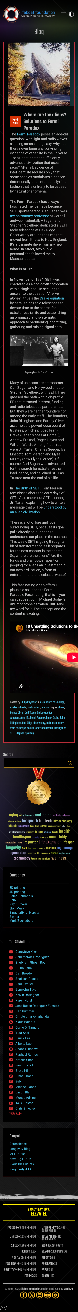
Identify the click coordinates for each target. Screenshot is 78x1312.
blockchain (23, 826)
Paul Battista (24, 984)
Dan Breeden (24, 973)
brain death (34, 826)
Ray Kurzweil (18, 904)
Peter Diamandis (21, 896)
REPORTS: (47, 1257)
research (32, 853)
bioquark (30, 821)
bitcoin (12, 826)
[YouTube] (47, 1295)
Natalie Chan (24, 1060)
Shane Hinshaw (26, 1049)
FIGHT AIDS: (18, 1257)
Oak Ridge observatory (33, 723)
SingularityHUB (20, 1169)
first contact (34, 707)
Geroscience (18, 1144)
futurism (47, 832)
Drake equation (52, 298)
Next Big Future (20, 1159)
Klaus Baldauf (25, 1022)
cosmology (58, 702)
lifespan (68, 842)
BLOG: (44, 1245)
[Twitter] (31, 1295)
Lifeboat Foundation (30, 1289)
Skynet (14, 917)
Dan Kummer (24, 1011)
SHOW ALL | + (15, 1113)
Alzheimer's (28, 815)
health (65, 831)
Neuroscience (33, 849)
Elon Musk (16, 908)
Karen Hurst (23, 1000)
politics (42, 848)
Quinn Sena (23, 968)
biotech (45, 821)
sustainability (65, 853)
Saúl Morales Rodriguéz (32, 957)
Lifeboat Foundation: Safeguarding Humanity (29, 14)
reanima (51, 848)
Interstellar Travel (13, 842)
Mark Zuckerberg (21, 921)
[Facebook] (23, 1295)
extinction (30, 832)
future (39, 832)
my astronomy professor (29, 216)
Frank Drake (52, 718)
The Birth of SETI (27, 488)
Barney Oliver (17, 712)
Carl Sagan (30, 712)
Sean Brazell (24, 1065)
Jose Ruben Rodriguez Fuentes (37, 1006)
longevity (13, 847)
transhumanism (40, 859)
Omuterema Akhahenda (32, 1016)
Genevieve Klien (26, 952)
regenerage (65, 848)
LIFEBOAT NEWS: (50, 1227)
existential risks (18, 707)
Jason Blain (23, 1092)
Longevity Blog (19, 1149)
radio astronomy (55, 723)
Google (55, 832)
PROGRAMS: (48, 1263)
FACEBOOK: (13, 1227)
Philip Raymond (29, 702)
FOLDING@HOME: (14, 1263)
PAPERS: (46, 1269)
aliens (61, 707)
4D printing (17, 892)
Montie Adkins (25, 1098)
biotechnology (62, 821)
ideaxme (44, 837)
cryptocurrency (54, 826)
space (54, 853)
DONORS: (25, 1251)
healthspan (22, 836)
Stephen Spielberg (25, 733)
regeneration (17, 853)
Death (69, 826)
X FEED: (15, 1245)
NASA (24, 848)
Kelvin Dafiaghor (27, 995)
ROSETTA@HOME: (13, 1269)
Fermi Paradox (28, 134)
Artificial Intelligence (61, 816)
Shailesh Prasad (26, 979)
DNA (12, 900)
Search (69, 763)
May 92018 (15, 121)
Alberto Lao (23, 1044)
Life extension (50, 842)
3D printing (17, 888)
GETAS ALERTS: (49, 1236)
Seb (18, 1081)
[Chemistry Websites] (39, 787)
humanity (35, 837)
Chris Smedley (25, 1108)
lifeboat (45, 707)
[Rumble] (55, 1295)
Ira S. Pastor (24, 1103)
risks (38, 853)
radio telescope (18, 728)
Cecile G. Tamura (27, 1027)
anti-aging (43, 815)
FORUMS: (29, 1276)
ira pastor (30, 842)
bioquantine (14, 821)
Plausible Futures (21, 1164)
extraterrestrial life (19, 718)
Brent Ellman (24, 1076)
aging (13, 815)
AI (20, 816)
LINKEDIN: (15, 1236)
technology (22, 858)
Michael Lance (25, 1087)
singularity (45, 853)
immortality (58, 836)
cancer (43, 826)
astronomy (46, 702)
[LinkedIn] (39, 1295)
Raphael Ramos (26, 1054)
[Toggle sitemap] (63, 14)
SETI (12, 733)
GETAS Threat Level (39, 1212)
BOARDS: (46, 1251)
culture (64, 826)
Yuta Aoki (22, 1033)
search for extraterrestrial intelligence (46, 728)
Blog (39, 32)
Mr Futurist (17, 1154)
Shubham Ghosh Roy (30, 962)
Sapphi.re (68, 1289)
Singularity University (24, 912)
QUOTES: (46, 1276)
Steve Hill (22, 1071)
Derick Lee (22, 1038)
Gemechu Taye (25, 989)
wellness (58, 858)
